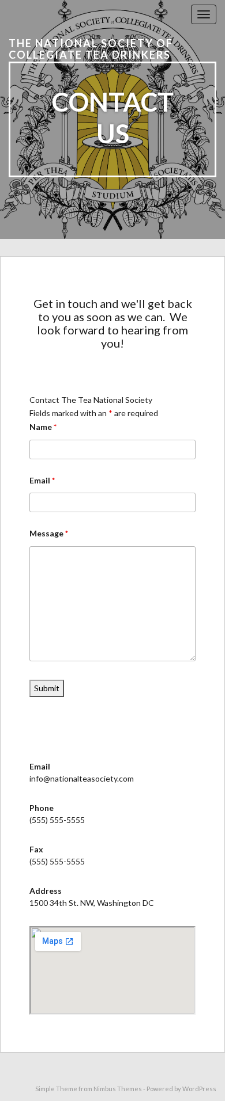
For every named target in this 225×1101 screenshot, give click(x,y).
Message (48, 533)
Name (43, 427)
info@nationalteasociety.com (81, 778)
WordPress (199, 1088)
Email (42, 480)
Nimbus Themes (117, 1088)
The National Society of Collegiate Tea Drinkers (91, 49)
